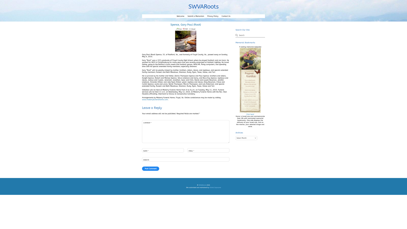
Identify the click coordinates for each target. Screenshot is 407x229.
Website (146, 160)
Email (191, 151)
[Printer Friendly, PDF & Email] (185, 29)
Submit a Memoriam (196, 16)
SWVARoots (202, 185)
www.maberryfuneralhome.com (155, 100)
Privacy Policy (212, 16)
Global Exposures (215, 187)
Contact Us (226, 16)
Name (145, 151)
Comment (147, 123)
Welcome (180, 16)
